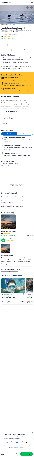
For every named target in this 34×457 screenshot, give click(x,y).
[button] (16, 454)
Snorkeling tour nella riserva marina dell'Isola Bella (11, 296)
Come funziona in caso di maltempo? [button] (12, 197)
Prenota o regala (26, 454)
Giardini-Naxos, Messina (10, 34)
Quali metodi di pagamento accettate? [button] (12, 206)
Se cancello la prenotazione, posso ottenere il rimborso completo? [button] (14, 201)
